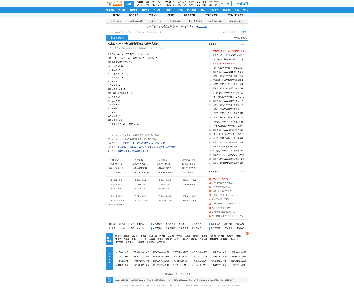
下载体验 (202, 26)
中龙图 (143, 236)
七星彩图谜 (133, 15)
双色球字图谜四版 (188, 164)
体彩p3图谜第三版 (164, 168)
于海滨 (160, 239)
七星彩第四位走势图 (164, 200)
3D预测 (112, 224)
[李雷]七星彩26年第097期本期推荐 (228, 76)
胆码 (153, 2)
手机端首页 (168, 274)
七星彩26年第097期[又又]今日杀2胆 (228, 155)
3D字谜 (131, 224)
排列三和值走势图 (161, 256)
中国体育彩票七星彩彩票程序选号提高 (227, 216)
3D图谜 (122, 224)
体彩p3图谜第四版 (188, 168)
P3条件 (122, 228)
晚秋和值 (214, 239)
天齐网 (129, 32)
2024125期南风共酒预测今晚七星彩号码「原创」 (137, 139)
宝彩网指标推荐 (175, 21)
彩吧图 (213, 236)
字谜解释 (203, 239)
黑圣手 (177, 239)
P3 (198, 2)
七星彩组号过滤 (139, 184)
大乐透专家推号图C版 (165, 172)
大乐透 (168, 5)
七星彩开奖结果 (211, 15)
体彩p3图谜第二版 (140, 168)
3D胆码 (140, 224)
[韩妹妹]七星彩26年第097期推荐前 (228, 80)
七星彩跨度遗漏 (163, 188)
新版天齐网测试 (125, 151)
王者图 (204, 236)
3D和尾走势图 (122, 265)
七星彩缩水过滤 (163, 184)
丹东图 (135, 236)
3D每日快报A (114, 160)
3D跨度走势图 (122, 256)
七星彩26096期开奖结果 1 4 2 (226, 63)
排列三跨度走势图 (161, 265)
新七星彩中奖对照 (220, 178)
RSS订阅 (179, 274)
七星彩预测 (115, 15)
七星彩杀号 (152, 15)
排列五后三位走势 (199, 261)
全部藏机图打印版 (188, 160)
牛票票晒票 (171, 147)
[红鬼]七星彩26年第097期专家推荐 (228, 138)
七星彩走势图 (189, 15)
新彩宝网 (136, 151)
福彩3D (140, 2)
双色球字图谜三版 (164, 164)
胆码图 (135, 239)
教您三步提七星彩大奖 (222, 199)
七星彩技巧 (170, 15)
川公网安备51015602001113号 (228, 285)
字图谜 (191, 2)
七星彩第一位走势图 (189, 180)
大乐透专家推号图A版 (117, 172)
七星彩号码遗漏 (115, 188)
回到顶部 (188, 274)
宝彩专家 (152, 147)
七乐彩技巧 (239, 228)
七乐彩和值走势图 (219, 261)
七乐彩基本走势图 (219, 252)
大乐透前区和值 (180, 256)
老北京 (169, 239)
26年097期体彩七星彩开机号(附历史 (228, 51)
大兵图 (162, 236)
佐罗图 (179, 236)
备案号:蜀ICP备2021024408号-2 (198, 285)
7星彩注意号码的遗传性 (222, 191)
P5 (198, 5)
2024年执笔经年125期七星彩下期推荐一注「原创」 (138, 135)
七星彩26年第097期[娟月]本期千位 (228, 101)
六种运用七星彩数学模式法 (223, 211)
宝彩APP (134, 147)
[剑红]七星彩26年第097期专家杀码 (228, 150)
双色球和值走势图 (141, 265)
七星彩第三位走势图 (140, 200)
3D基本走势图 (122, 252)
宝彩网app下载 (116, 21)
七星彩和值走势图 (140, 180)
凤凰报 (230, 236)
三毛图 (188, 236)
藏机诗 (186, 239)
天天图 (171, 236)
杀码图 (127, 239)
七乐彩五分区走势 (219, 256)
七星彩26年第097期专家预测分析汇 (228, 55)
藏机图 (127, 236)
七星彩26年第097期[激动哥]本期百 (228, 72)
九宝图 (196, 236)
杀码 (159, 2)
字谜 (147, 5)
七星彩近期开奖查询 (235, 15)
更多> (243, 44)
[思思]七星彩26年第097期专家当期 (228, 117)
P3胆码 (140, 228)
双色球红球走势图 (141, 256)
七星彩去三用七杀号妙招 (223, 195)
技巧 (245, 10)
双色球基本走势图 (141, 252)
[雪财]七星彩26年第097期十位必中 (228, 109)
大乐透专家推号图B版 (141, 172)
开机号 (191, 5)
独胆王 (143, 239)
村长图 (221, 236)
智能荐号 (161, 147)
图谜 (153, 5)
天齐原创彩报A (162, 160)
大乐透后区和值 (180, 261)
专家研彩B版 (138, 160)
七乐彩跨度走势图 (219, 265)
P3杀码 (131, 228)
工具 (236, 10)
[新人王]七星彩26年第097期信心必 (228, 134)
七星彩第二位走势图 (116, 200)
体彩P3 (133, 10)
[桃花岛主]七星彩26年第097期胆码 (228, 126)
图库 (203, 10)
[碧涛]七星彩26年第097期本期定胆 (228, 84)
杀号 (185, 2)
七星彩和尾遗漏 (139, 188)
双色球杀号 (183, 224)
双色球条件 (170, 224)
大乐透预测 (157, 228)
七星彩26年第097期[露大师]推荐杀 (228, 88)
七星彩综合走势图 (115, 184)
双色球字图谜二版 (140, 164)
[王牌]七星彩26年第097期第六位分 (228, 121)
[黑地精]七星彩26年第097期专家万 (228, 92)
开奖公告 (214, 10)
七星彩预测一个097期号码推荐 (226, 146)
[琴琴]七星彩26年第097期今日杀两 (228, 113)
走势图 (226, 10)
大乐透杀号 (183, 228)
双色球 (168, 2)
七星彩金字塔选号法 (221, 187)
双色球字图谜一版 (115, 164)
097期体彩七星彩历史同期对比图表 (228, 59)
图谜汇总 (153, 236)
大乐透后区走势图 (180, 265)
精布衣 (118, 236)
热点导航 (191, 10)
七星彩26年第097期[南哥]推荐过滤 (228, 130)
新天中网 (144, 151)
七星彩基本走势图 (115, 180)
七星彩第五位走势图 (189, 200)
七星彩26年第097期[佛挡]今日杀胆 (228, 142)
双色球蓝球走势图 (141, 261)
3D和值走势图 (122, 261)
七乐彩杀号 (227, 228)
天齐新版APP (123, 147)
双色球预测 (157, 224)
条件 (159, 5)
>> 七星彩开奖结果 (126, 143)
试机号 (140, 5)
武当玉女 (129, 242)
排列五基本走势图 (199, 252)
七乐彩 (179, 10)
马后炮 (194, 239)
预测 (147, 2)
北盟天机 (119, 242)
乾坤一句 (235, 239)
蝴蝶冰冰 (224, 239)
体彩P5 (145, 10)
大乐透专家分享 (187, 172)
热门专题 (109, 239)
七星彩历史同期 (238, 265)
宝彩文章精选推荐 (136, 21)
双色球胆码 (196, 224)
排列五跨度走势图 (199, 256)
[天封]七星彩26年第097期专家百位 (228, 105)
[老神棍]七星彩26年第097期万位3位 (228, 96)
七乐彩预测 (215, 228)
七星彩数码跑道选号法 (222, 207)
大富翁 (152, 239)
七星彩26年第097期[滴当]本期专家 (228, 163)
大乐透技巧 (196, 228)
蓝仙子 (118, 239)
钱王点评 (161, 242)
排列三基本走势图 (161, 252)
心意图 (238, 236)
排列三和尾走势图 (161, 261)
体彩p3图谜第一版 (116, 168)
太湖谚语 (140, 242)
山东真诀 (150, 242)
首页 (129, 3)
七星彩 (168, 10)
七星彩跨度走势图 (164, 180)
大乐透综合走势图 (180, 252)
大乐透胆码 (170, 228)
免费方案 (143, 147)
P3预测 (112, 228)
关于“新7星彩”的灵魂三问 (223, 182)
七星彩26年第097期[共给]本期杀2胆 (228, 159)
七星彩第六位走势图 (116, 204)
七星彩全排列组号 (188, 184)
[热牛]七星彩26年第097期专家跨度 (228, 67)
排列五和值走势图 (199, 265)
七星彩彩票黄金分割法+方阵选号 (226, 203)
